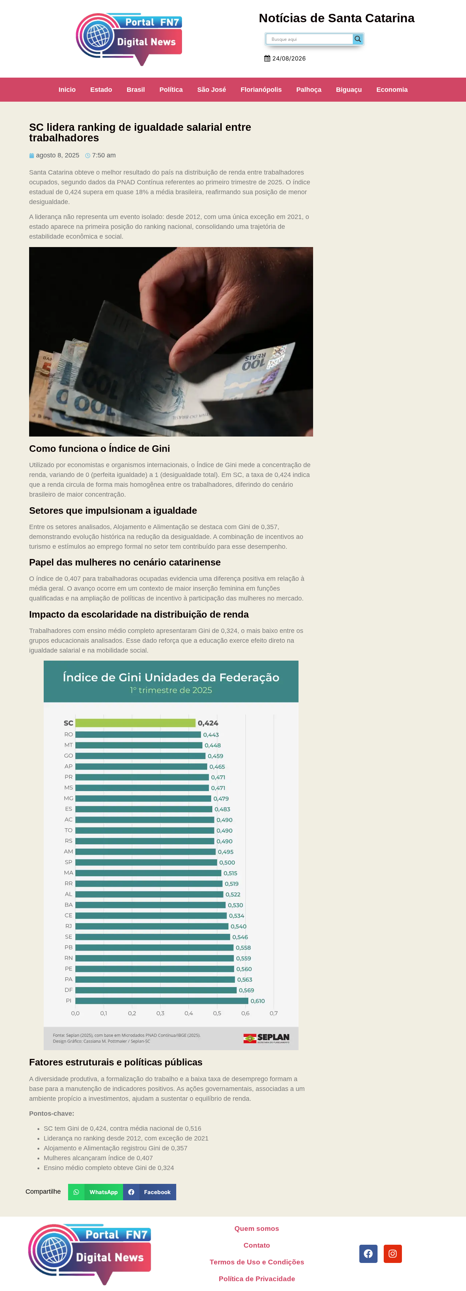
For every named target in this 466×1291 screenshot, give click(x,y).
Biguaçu (349, 89)
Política (171, 89)
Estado (101, 89)
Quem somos (256, 1228)
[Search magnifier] (358, 39)
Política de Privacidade (257, 1279)
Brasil (136, 89)
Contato (257, 1245)
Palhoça (308, 89)
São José (211, 89)
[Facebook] (368, 1254)
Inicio (67, 89)
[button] (95, 1192)
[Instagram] (393, 1254)
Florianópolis (261, 89)
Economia (392, 89)
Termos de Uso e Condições (257, 1262)
